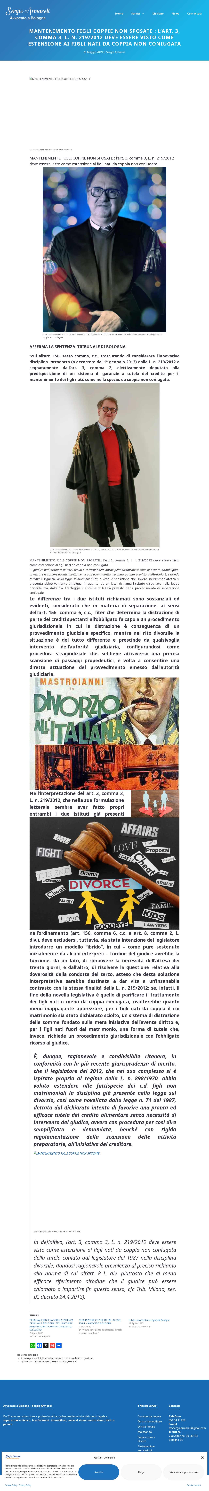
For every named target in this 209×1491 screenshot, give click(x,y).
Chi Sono (158, 13)
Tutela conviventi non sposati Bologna (149, 1320)
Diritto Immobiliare (150, 1421)
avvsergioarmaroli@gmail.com (187, 1428)
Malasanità (145, 1432)
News (175, 13)
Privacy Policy (25, 1485)
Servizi (135, 13)
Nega (141, 1472)
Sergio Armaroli (116, 52)
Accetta (99, 1472)
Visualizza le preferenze (184, 1472)
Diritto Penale (146, 1426)
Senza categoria (29, 1354)
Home (119, 13)
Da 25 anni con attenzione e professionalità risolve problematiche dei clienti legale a (58, 1420)
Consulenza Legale (149, 1416)
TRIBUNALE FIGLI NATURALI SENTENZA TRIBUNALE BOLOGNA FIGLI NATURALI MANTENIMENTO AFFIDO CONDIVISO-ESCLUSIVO (51, 1324)
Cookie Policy (11, 1485)
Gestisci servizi (194, 1485)
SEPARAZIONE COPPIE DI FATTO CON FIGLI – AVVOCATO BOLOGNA (100, 1321)
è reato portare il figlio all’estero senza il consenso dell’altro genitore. (57, 1358)
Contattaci (194, 13)
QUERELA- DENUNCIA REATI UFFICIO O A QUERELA (49, 1361)
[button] (202, 1457)
